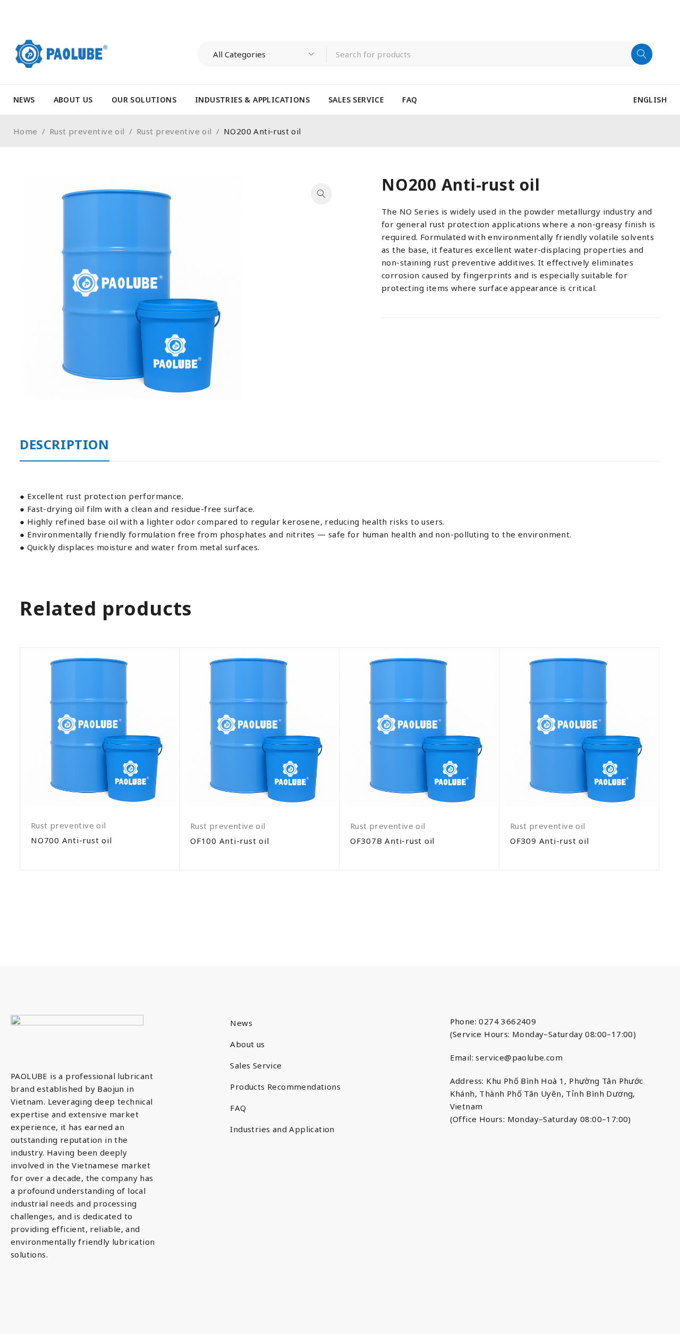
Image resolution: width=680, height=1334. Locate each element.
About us (247, 1044)
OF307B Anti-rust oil (392, 840)
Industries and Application (282, 1129)
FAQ (238, 1107)
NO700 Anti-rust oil (71, 840)
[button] (321, 193)
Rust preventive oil (87, 131)
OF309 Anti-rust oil (549, 840)
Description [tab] (64, 444)
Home (25, 131)
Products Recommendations (285, 1086)
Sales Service (256, 1065)
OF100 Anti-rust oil (229, 840)
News (241, 1022)
